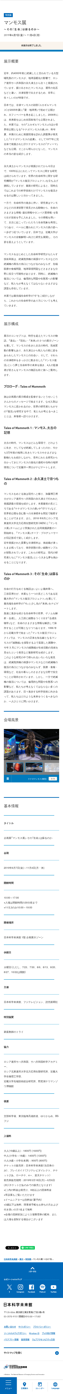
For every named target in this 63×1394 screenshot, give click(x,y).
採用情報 (25, 1340)
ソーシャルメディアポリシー (15, 1334)
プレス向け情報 (48, 1334)
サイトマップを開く (13, 1353)
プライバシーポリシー (42, 1327)
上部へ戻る (32, 1271)
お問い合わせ (10, 1327)
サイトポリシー (24, 1327)
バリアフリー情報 (11, 1340)
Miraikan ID (34, 1334)
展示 (21, 1259)
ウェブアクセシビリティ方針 (43, 1340)
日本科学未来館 (10, 1259)
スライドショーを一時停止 (7, 778)
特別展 (28, 1259)
